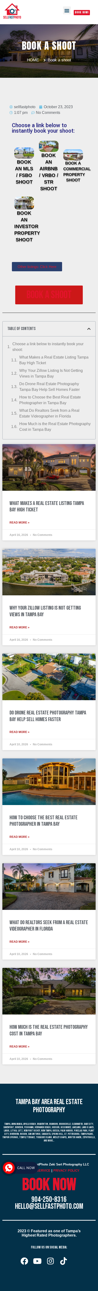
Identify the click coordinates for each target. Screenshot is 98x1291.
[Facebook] (24, 1261)
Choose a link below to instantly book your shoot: (47, 347)
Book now (49, 1185)
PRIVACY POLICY (66, 1170)
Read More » (19, 522)
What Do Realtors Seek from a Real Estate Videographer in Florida (49, 413)
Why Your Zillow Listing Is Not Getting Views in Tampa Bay (51, 373)
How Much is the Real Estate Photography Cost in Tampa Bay (55, 427)
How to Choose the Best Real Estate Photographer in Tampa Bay (50, 400)
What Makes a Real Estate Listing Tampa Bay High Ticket (53, 360)
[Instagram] (50, 1261)
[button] (67, 10)
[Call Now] (9, 1168)
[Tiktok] (63, 1261)
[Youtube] (37, 1261)
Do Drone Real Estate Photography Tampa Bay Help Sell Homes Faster (49, 387)
